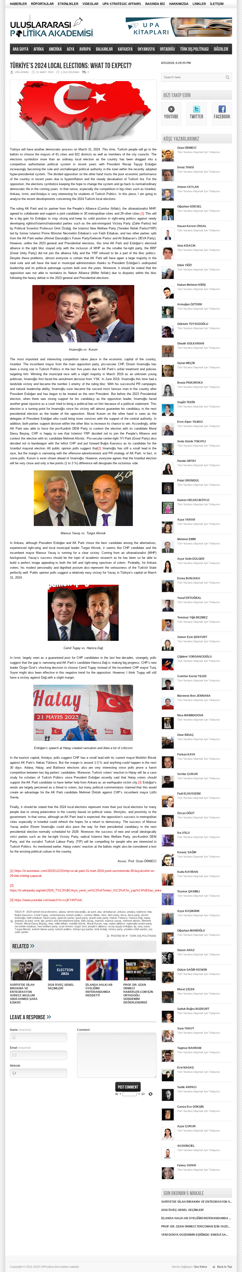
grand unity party (98, 917)
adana (62, 911)
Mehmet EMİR (186, 539)
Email (20, 1047)
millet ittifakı (61, 923)
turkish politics (63, 929)
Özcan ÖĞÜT (185, 813)
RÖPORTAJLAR (42, 4)
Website (15, 1065)
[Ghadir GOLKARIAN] (167, 357)
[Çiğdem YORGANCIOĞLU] (167, 670)
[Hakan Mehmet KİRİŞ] (167, 298)
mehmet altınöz (131, 920)
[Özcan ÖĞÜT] (167, 826)
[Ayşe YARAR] (167, 533)
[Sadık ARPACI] (167, 1100)
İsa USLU (183, 832)
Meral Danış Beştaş (35, 923)
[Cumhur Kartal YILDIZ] (167, 689)
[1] (142, 213)
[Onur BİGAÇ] (167, 748)
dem (103, 915)
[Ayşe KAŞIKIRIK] (167, 924)
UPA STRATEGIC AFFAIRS (122, 4)
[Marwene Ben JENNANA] (167, 709)
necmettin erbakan (25, 926)
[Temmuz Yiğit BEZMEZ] (167, 631)
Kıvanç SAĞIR (186, 852)
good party (82, 917)
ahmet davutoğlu (76, 911)
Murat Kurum (94, 923)
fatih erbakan (34, 917)
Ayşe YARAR (186, 519)
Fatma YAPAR (186, 1165)
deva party (134, 915)
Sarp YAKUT (185, 1028)
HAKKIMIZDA (178, 4)
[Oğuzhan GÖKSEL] (167, 220)
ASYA (70, 49)
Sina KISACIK (186, 245)
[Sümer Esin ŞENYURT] (167, 650)
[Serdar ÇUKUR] (167, 787)
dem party (113, 915)
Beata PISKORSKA (190, 382)
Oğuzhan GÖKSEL (189, 206)
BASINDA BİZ (155, 4)
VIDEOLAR (90, 4)
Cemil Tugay (41, 915)
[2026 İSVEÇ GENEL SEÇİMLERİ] (64, 981)
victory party (115, 929)
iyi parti (29, 920)
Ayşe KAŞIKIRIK (188, 911)
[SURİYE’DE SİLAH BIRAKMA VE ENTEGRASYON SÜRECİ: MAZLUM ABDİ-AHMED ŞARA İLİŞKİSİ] (26, 981)
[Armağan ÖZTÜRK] (167, 317)
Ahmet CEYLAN (188, 187)
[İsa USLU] (167, 846)
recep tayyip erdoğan (120, 926)
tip (135, 926)
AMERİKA (55, 49)
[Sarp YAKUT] (167, 1042)
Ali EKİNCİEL (186, 1146)
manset (99, 920)
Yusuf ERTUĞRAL (189, 598)
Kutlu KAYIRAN (187, 872)
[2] (99, 448)
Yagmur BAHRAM (189, 1048)
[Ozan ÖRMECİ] (167, 161)
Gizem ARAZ (185, 950)
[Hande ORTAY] (167, 474)
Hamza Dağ (136, 917)
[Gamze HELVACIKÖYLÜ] (167, 513)
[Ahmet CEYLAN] (167, 200)
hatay (147, 917)
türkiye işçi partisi (83, 929)
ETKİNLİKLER (68, 4)
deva (123, 915)
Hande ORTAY (186, 461)
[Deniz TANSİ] (167, 180)
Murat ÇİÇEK (186, 989)
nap (105, 923)
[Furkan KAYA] (167, 768)
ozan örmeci (66, 926)
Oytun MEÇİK (186, 363)
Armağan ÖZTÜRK (189, 304)
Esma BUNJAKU (188, 578)
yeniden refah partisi (135, 929)
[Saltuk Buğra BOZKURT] (167, 1022)
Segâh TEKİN (186, 402)
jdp (42, 920)
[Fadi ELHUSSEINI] (167, 807)
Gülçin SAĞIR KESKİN (192, 969)
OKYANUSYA (146, 49)
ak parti (91, 911)
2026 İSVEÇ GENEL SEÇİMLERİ (61, 986)
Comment (83, 1030)
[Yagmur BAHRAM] (167, 1061)
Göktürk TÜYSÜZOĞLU (192, 324)
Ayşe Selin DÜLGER (190, 558)
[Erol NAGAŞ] (167, 1081)
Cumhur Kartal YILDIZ (192, 676)
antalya (131, 911)
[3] (140, 782)
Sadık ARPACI (186, 1087)
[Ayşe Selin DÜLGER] (167, 572)
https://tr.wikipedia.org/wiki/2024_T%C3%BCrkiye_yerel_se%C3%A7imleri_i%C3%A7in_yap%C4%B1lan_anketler (87, 890)
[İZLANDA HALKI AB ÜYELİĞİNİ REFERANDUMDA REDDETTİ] (102, 981)
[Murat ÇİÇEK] (167, 1002)
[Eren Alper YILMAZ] (167, 435)
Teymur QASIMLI (188, 891)
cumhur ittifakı (92, 915)
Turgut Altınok (22, 929)
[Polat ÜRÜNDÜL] (167, 494)
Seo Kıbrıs (200, 1266)
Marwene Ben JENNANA (194, 695)
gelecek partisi (66, 917)
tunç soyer (144, 926)
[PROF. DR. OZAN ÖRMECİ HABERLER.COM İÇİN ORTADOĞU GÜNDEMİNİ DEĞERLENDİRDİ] (139, 981)
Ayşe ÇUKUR (186, 1126)
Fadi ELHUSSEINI (189, 793)
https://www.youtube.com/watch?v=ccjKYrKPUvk (48, 900)
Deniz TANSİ (185, 167)
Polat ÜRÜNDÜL (188, 480)
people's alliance (97, 926)
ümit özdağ (100, 929)
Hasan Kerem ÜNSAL (192, 226)
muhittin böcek (77, 923)
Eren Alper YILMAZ (190, 421)
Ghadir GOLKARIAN (190, 343)
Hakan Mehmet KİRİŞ (191, 284)
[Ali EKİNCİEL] (167, 1159)
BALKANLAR (104, 49)
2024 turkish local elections (41, 911)
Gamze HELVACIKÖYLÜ (193, 500)
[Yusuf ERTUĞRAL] (167, 611)
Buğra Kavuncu (23, 915)
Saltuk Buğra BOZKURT (193, 1009)
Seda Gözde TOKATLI (191, 441)
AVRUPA (85, 49)
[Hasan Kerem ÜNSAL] (167, 239)
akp (99, 911)
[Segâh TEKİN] (167, 415)
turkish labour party (43, 929)
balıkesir (141, 911)
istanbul (19, 920)
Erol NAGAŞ (185, 1067)
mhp (50, 923)
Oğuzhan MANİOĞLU (191, 930)
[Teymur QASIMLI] (167, 905)
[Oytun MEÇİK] (167, 376)
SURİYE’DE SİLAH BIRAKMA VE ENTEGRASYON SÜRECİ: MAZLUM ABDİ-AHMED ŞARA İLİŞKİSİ (24, 993)
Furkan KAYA (186, 754)
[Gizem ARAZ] (167, 963)
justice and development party (63, 920)
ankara (121, 911)
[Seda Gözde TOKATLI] (167, 454)
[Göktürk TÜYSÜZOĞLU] (167, 337)
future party (49, 917)
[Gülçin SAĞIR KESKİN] (167, 983)
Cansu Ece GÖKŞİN (190, 1106)
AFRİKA (39, 49)
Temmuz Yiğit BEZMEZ (192, 617)
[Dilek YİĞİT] (167, 278)
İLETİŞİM (217, 4)
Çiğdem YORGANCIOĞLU (194, 656)
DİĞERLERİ (221, 49)
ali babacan (109, 911)
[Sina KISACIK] (167, 259)
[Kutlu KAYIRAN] (167, 885)
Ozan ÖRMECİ (186, 147)
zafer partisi (21, 932)
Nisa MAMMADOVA (190, 715)
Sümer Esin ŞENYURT (192, 637)
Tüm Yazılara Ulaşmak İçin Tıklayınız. (199, 152)
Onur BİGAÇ (185, 735)
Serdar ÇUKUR (187, 774)
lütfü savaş (87, 920)
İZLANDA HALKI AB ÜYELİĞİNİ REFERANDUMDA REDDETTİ (99, 990)
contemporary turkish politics (65, 915)
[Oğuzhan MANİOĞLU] (167, 944)
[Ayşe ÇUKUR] (167, 1139)
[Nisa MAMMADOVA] (167, 728)
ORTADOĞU (167, 49)
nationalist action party (139, 923)
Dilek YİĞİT (184, 265)
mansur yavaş (113, 920)
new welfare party (47, 926)
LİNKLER (199, 4)
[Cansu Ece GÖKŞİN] (167, 1120)
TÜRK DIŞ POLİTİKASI (194, 49)
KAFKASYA (125, 49)
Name (20, 1030)
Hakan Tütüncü (118, 917)
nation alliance (117, 923)
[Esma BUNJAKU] (167, 591)
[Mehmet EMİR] (167, 552)
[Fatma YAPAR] (167, 1179)
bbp (149, 911)
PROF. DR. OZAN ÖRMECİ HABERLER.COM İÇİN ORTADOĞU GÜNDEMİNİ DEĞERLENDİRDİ (138, 993)
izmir (36, 920)
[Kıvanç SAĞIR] (167, 865)
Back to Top (224, 1266)
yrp (150, 929)
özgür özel (80, 926)
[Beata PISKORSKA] (167, 396)
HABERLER (18, 4)
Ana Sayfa (20, 49)
